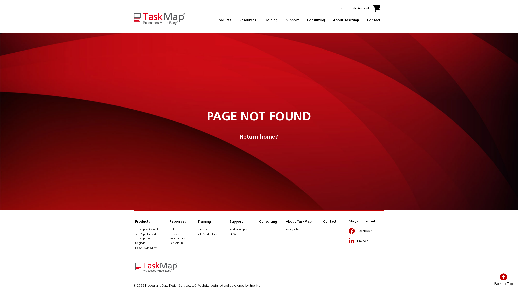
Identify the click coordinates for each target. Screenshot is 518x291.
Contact (373, 20)
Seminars (202, 229)
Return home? (259, 136)
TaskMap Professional (146, 229)
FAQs (233, 234)
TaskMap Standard (145, 234)
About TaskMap (346, 20)
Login (340, 8)
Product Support (239, 229)
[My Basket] (376, 9)
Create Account (358, 8)
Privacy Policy (293, 229)
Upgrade (140, 243)
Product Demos (177, 238)
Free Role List (176, 243)
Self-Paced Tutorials (207, 234)
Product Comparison (146, 247)
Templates (174, 234)
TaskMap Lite (142, 238)
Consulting (316, 20)
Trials (172, 229)
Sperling (254, 285)
